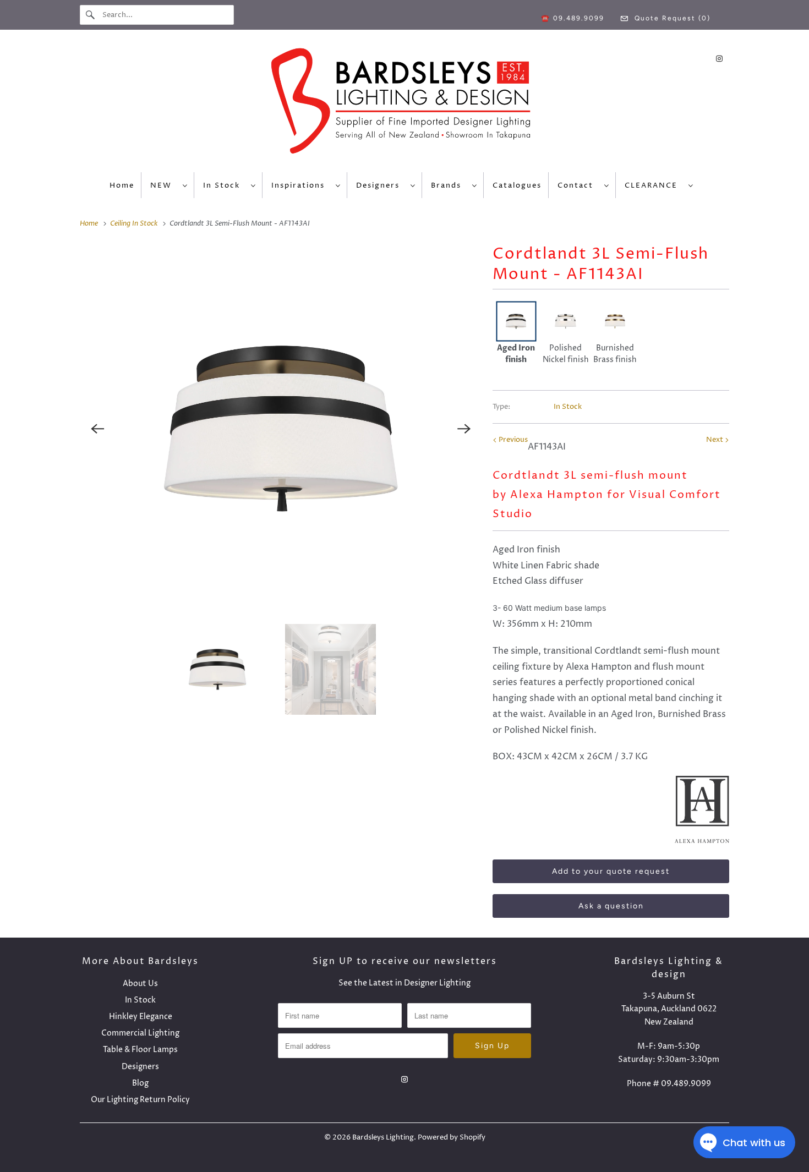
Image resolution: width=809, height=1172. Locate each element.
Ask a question (611, 906)
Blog (140, 1083)
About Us (140, 983)
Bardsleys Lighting (383, 1137)
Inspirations (300, 185)
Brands (449, 185)
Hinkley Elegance (140, 1016)
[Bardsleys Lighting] (404, 103)
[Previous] (97, 429)
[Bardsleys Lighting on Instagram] (719, 58)
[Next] (464, 429)
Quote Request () (671, 18)
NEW (163, 185)
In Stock (224, 185)
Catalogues (517, 185)
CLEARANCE (654, 185)
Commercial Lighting (140, 1033)
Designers (380, 185)
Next (715, 440)
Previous (512, 440)
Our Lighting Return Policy (140, 1099)
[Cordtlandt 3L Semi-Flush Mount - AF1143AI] (281, 428)
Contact (578, 185)
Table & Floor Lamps (140, 1049)
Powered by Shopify (451, 1137)
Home (122, 185)
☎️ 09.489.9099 (572, 18)
